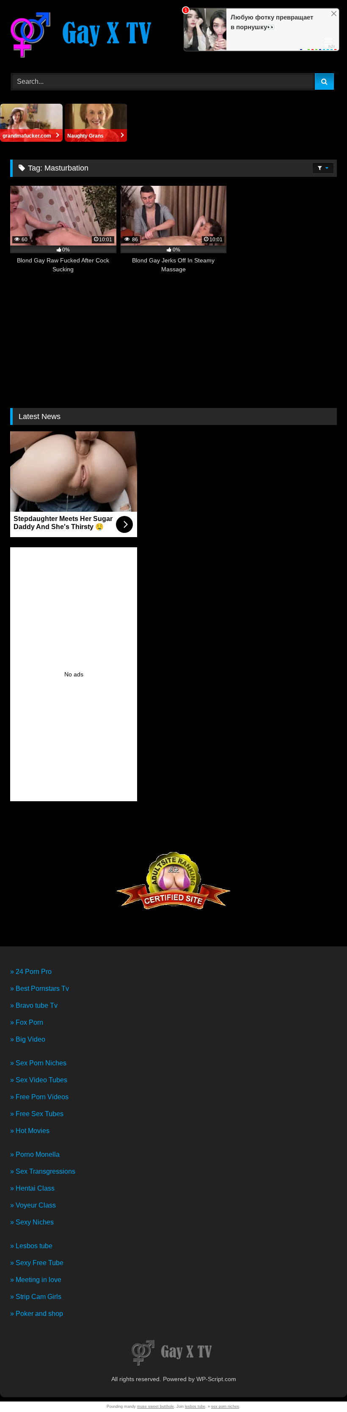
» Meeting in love (35, 1279)
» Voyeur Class (33, 1205)
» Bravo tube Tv (34, 1005)
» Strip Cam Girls (35, 1296)
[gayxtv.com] (173, 36)
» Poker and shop (36, 1313)
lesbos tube (195, 1406)
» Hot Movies (30, 1130)
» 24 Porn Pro (31, 971)
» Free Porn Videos (39, 1096)
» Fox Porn (26, 1022)
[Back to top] (320, 1387)
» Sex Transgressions (42, 1171)
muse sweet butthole (155, 1406)
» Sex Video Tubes (38, 1080)
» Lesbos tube (31, 1245)
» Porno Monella (35, 1154)
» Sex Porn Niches (38, 1063)
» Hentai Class (32, 1188)
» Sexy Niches (32, 1222)
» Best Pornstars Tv (39, 988)
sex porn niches (225, 1406)
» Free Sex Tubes (36, 1113)
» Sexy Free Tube (36, 1262)
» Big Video (27, 1039)
